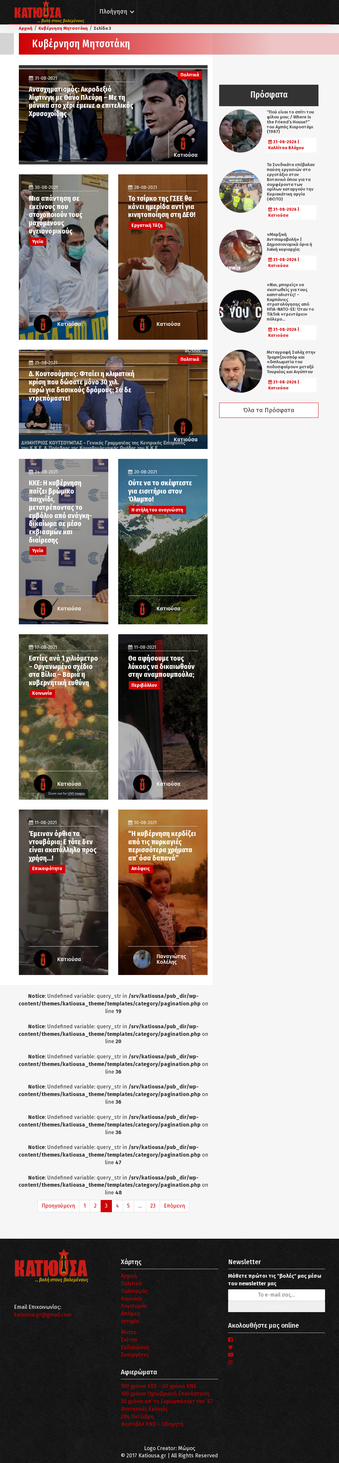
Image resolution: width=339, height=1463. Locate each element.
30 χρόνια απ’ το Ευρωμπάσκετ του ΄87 (167, 1401)
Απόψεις (131, 1313)
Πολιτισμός (134, 1291)
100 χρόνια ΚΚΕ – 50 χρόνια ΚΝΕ (159, 1386)
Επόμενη (174, 1206)
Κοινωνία (131, 1299)
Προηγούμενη (58, 1206)
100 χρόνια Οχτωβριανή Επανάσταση (165, 1394)
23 (153, 1206)
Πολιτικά (131, 1283)
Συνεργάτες (135, 1355)
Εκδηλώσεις (135, 1347)
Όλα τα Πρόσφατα (268, 410)
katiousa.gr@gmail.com (43, 1314)
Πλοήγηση (113, 11)
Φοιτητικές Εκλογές (144, 1409)
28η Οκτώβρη (137, 1416)
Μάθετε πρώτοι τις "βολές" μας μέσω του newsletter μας (274, 1280)
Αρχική (129, 1276)
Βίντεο (128, 1332)
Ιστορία (130, 1321)
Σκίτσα (129, 1340)
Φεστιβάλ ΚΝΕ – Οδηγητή (152, 1424)
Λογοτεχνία (134, 1306)
